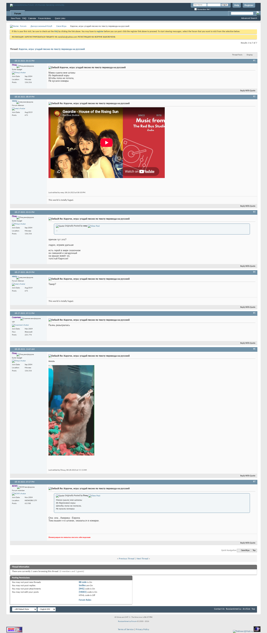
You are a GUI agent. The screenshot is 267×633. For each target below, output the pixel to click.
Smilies (82, 585)
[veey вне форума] (18, 108)
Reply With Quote (247, 91)
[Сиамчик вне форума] (20, 325)
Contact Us (219, 609)
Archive (246, 609)
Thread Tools (237, 55)
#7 (254, 482)
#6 (254, 349)
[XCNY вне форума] (19, 494)
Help (236, 5)
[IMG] (81, 589)
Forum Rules (85, 600)
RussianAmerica (233, 609)
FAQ (24, 18)
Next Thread (142, 559)
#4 (254, 272)
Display (250, 55)
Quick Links (60, 18)
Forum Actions (44, 18)
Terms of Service (126, 629)
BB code (83, 582)
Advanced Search (249, 18)
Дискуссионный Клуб (41, 26)
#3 (254, 212)
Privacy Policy (142, 629)
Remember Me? (204, 9)
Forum (17, 13)
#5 (254, 313)
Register (248, 5)
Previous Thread (126, 559)
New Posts (16, 18)
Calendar (32, 18)
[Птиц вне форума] (19, 73)
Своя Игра (61, 26)
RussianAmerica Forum (127, 621)
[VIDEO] (82, 592)
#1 (254, 61)
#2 (254, 96)
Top (254, 551)
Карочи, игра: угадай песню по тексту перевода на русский (52, 49)
